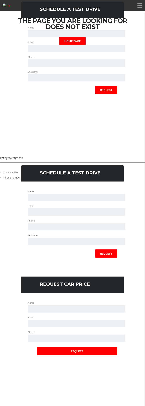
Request (106, 90)
